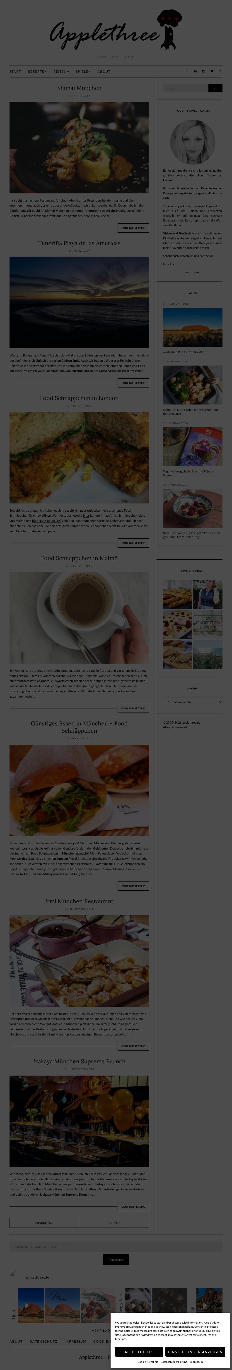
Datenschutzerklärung (173, 1361)
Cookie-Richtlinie (148, 1361)
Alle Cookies (139, 1352)
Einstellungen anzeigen (195, 1352)
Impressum (196, 1361)
